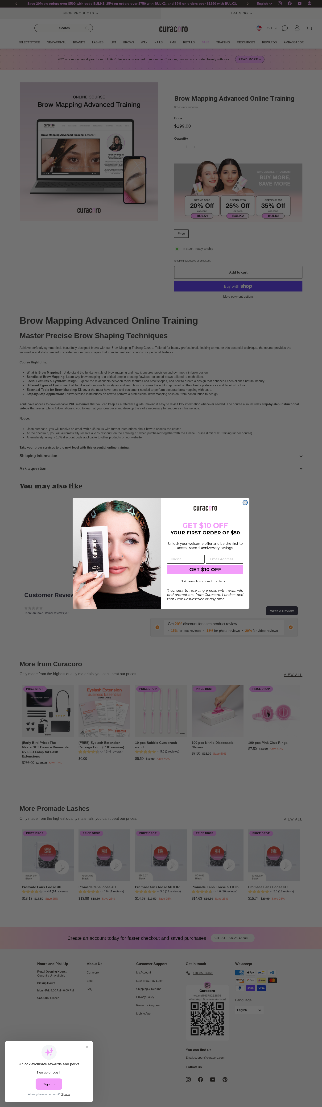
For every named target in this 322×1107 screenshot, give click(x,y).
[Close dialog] (245, 502)
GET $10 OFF (205, 569)
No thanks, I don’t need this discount (205, 581)
